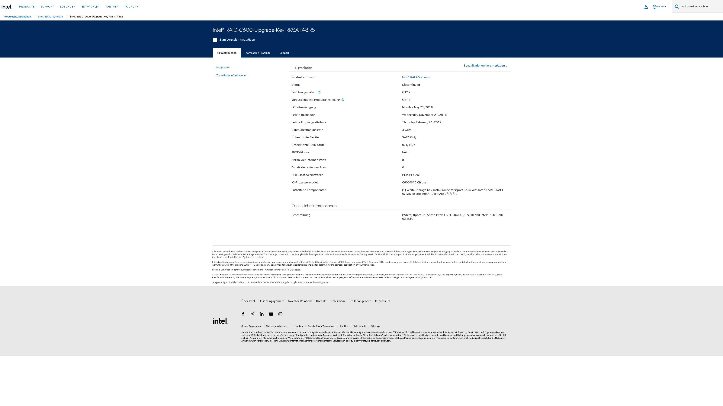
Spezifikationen (226, 53)
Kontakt (321, 301)
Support (284, 53)
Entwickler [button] (91, 6)
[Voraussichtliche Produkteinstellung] (343, 99)
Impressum (382, 301)
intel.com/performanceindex (386, 335)
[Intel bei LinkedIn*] (262, 314)
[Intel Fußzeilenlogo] (220, 321)
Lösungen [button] (68, 6)
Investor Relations (300, 301)
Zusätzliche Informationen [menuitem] (231, 75)
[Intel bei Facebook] (243, 314)
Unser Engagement (271, 301)
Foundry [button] (131, 6)
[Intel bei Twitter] (252, 314)
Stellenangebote (360, 301)
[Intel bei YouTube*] (271, 314)
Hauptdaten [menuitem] (223, 67)
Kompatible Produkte (258, 53)
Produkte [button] (27, 6)
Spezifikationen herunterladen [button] (484, 65)
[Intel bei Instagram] (280, 314)
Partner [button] (112, 6)
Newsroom (337, 301)
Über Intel (248, 301)
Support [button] (47, 6)
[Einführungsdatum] (319, 92)
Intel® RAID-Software (416, 77)
